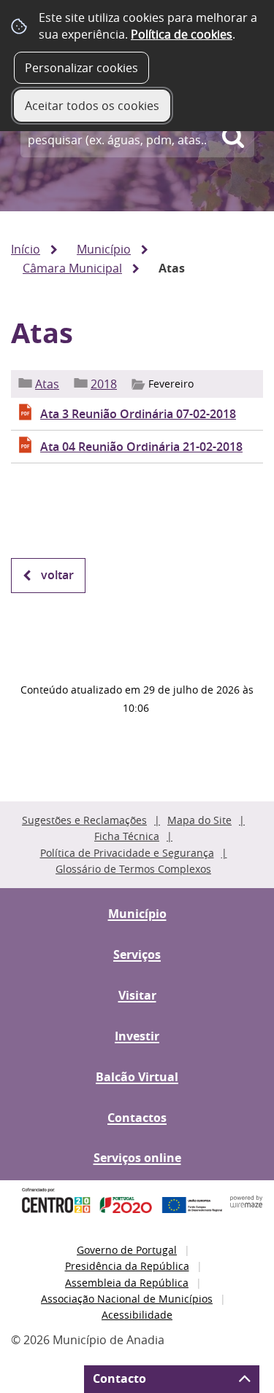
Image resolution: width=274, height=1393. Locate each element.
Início (25, 249)
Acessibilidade (137, 1315)
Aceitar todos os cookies (92, 106)
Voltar (57, 575)
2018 (104, 384)
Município (104, 249)
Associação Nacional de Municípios (127, 1299)
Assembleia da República (127, 1283)
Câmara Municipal (72, 268)
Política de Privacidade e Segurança (127, 853)
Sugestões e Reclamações (84, 820)
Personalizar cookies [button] (81, 68)
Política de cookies (181, 34)
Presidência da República (127, 1266)
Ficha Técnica (126, 836)
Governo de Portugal (127, 1250)
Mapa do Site (199, 820)
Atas (47, 384)
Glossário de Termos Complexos (133, 869)
